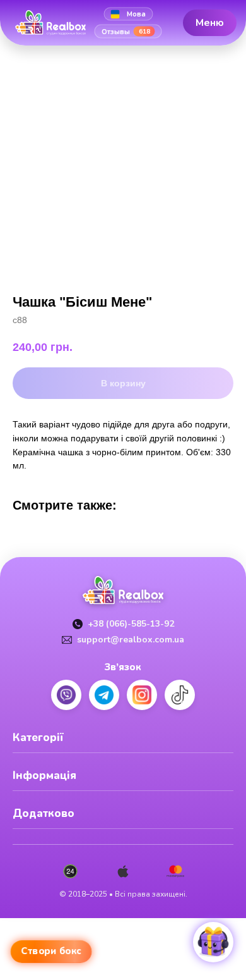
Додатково (43, 813)
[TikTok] (180, 695)
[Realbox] (55, 22)
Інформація (44, 775)
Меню (210, 22)
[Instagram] (142, 695)
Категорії (38, 737)
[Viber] (66, 695)
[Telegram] (104, 695)
